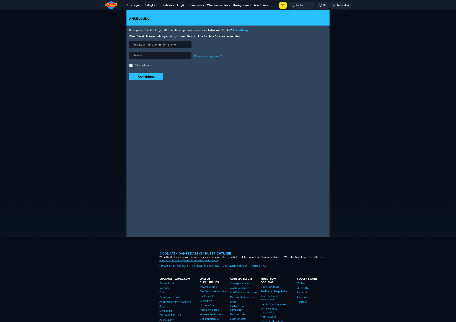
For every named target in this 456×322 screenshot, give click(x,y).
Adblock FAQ (259, 265)
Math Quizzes (268, 316)
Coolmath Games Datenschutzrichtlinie (195, 253)
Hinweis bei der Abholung (173, 265)
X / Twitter (303, 288)
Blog (162, 306)
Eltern (162, 292)
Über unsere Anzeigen (235, 265)
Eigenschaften (238, 318)
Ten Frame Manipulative (274, 291)
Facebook (303, 297)
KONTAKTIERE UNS (170, 315)
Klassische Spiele (209, 309)
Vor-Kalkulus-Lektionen (243, 292)
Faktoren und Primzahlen (237, 308)
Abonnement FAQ (169, 297)
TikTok (301, 283)
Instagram (303, 292)
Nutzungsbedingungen (205, 265)
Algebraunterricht (240, 288)
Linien (233, 301)
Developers (165, 310)
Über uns (164, 288)
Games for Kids (168, 283)
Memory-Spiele (208, 305)
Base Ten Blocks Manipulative (270, 298)
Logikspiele (206, 300)
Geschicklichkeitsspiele (213, 291)
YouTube (302, 301)
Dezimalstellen (238, 314)
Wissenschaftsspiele (211, 314)
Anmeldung (240, 30)
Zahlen (167, 5)
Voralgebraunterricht (242, 283)
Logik (181, 5)
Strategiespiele (208, 286)
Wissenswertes (217, 5)
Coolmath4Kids (270, 286)
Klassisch (196, 5)
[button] (283, 5)
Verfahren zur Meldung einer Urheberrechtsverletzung (189, 260)
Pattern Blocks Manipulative (269, 310)
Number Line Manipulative (275, 304)
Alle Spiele (261, 5)
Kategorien (241, 5)
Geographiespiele (209, 318)
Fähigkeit (151, 5)
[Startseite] (111, 5)
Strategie (133, 5)
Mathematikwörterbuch (243, 297)
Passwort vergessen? (208, 56)
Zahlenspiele (207, 296)
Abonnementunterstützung (175, 301)
